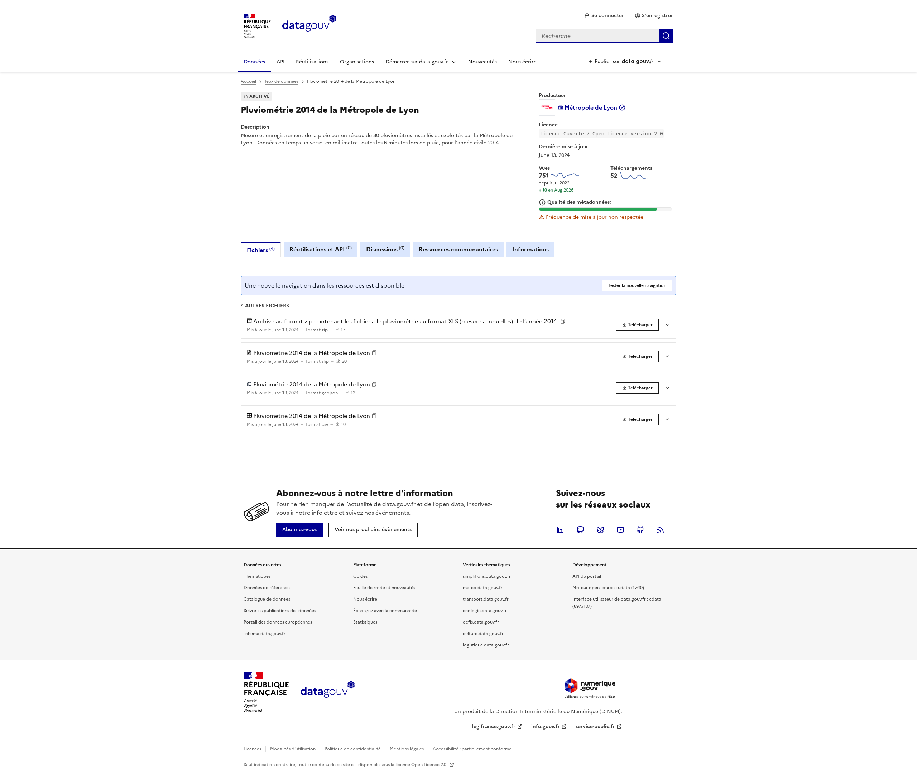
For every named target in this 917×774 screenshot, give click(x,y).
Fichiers (261, 249)
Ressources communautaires (458, 249)
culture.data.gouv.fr (483, 633)
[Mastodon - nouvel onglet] (580, 530)
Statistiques (365, 622)
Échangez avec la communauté (385, 610)
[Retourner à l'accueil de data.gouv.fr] (309, 25)
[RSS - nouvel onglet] (660, 530)
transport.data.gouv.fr (486, 599)
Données (254, 62)
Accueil (248, 81)
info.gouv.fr (545, 726)
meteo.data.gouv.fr (483, 588)
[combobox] (604, 36)
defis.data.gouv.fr (481, 622)
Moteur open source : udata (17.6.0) (608, 588)
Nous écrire (522, 62)
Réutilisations (312, 62)
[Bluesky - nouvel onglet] (600, 530)
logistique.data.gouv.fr (486, 645)
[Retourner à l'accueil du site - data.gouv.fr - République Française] (328, 692)
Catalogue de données (267, 599)
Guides (360, 576)
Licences (252, 749)
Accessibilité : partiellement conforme (472, 749)
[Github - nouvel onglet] (640, 530)
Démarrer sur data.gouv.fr (416, 62)
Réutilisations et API (320, 249)
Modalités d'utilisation (293, 749)
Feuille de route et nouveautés (384, 588)
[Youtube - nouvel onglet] (620, 530)
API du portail (586, 576)
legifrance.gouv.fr (493, 726)
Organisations (357, 62)
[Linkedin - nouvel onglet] (560, 530)
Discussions (385, 249)
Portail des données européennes (278, 622)
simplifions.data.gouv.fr (487, 576)
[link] (604, 16)
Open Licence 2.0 (429, 764)
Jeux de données (281, 81)
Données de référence (267, 588)
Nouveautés (482, 62)
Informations (530, 249)
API (280, 62)
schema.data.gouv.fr (264, 633)
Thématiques (257, 576)
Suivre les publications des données (280, 610)
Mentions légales (407, 749)
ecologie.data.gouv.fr (485, 610)
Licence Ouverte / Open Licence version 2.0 (601, 133)
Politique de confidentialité (353, 749)
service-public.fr (595, 726)
